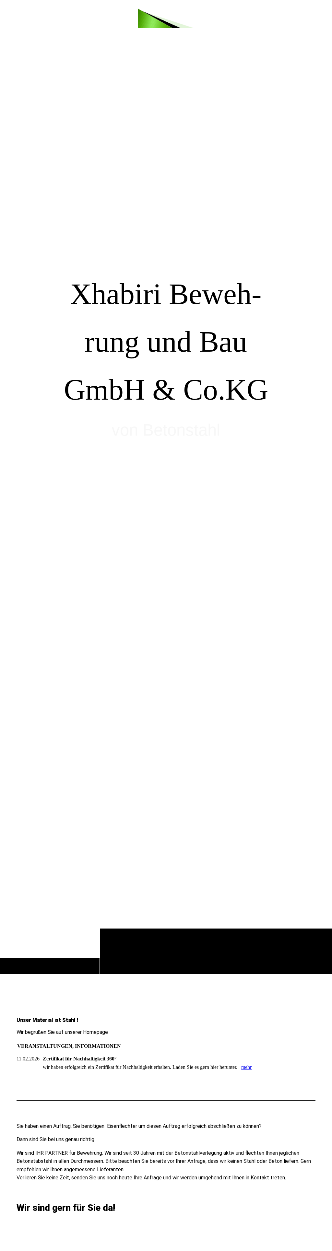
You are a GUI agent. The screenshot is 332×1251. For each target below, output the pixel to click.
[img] (166, 18)
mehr (246, 1067)
